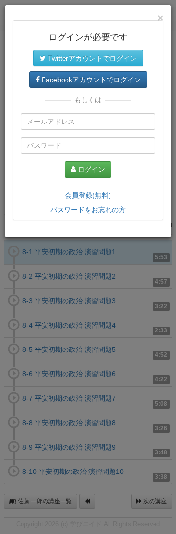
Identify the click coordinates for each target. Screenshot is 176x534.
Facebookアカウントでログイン (90, 79)
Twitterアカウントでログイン (91, 58)
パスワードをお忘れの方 (88, 210)
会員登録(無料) (88, 195)
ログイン (90, 169)
